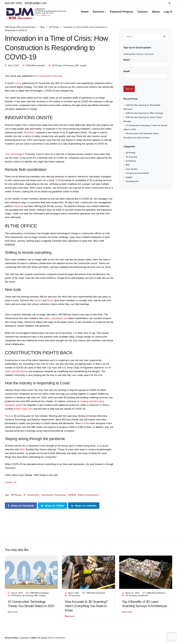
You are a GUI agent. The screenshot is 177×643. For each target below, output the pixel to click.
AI (24, 495)
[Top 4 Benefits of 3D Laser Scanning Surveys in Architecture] (145, 572)
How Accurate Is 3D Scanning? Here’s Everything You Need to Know (86, 606)
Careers (142, 11)
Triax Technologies (14, 154)
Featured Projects (121, 11)
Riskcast (18, 206)
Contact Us (10, 482)
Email (127, 71)
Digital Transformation (88, 495)
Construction (33, 495)
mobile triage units (23, 408)
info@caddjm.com (36, 3)
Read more (13, 612)
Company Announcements (137, 173)
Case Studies (131, 169)
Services (98, 11)
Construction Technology (54, 495)
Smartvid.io (29, 132)
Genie (86, 423)
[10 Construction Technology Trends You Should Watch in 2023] (31, 572)
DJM (57, 180)
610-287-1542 (13, 3)
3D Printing (57, 65)
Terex (8, 416)
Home (85, 11)
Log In (168, 11)
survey (17, 83)
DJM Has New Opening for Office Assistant (144, 113)
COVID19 (72, 495)
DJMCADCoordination (35, 65)
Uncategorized (132, 181)
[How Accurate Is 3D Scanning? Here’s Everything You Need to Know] (88, 572)
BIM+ (22, 449)
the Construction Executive (49, 76)
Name (127, 60)
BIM (77, 65)
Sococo (38, 300)
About (156, 11)
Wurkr (50, 300)
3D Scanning (68, 65)
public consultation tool (56, 318)
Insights (83, 65)
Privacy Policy (12, 638)
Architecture (131, 161)
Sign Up (129, 89)
